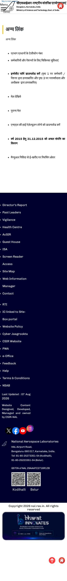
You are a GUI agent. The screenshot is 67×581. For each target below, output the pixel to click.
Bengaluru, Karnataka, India (28, 7)
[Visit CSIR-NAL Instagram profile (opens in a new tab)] (26, 431)
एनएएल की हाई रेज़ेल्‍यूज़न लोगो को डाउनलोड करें (35, 125)
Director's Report (14, 205)
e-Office (7, 356)
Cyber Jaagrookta (15, 334)
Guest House (11, 242)
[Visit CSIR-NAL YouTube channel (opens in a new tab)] (19, 431)
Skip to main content (10, 1)
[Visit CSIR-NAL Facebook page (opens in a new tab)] (12, 431)
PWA (5, 348)
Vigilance (8, 220)
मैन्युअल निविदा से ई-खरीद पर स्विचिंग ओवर (33, 157)
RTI (4, 304)
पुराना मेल (16, 110)
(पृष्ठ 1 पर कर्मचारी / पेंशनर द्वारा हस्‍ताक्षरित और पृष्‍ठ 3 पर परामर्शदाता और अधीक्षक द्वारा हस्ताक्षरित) (38, 78)
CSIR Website (11, 341)
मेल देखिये (16, 96)
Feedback (9, 363)
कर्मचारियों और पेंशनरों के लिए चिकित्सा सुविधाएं (35, 60)
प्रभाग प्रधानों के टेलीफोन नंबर (27, 53)
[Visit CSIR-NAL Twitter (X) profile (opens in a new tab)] (5, 431)
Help (5, 371)
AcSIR (6, 234)
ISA (4, 249)
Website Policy (12, 326)
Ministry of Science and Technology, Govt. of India (37, 10)
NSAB (6, 385)
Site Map (8, 271)
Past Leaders (11, 212)
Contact (8, 293)
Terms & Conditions (16, 378)
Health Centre (12, 227)
